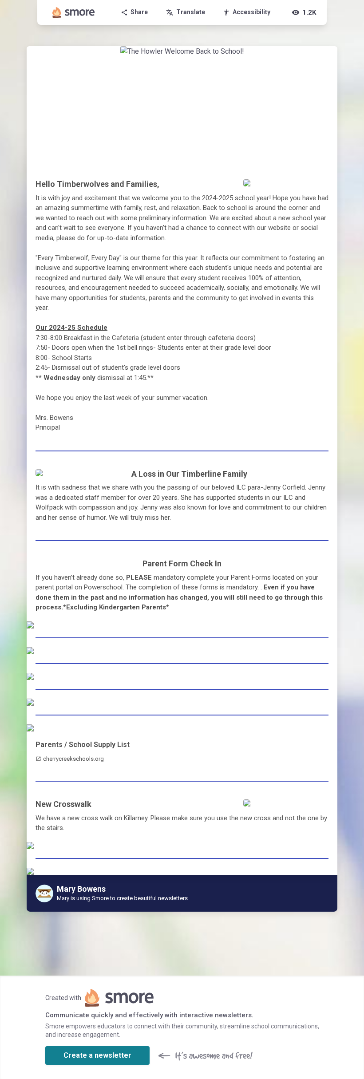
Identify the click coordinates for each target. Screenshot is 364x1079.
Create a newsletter (97, 1055)
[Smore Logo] (73, 12)
